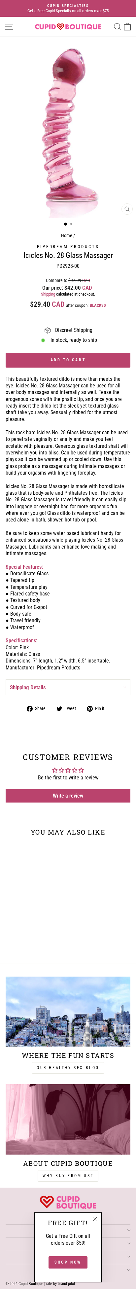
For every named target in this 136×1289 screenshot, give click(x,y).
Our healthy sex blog (68, 1067)
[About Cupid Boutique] (68, 1119)
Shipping (48, 294)
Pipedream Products (68, 246)
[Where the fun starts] (68, 1012)
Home (66, 235)
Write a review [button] (68, 796)
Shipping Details (28, 687)
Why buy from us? (68, 1175)
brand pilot (66, 1283)
